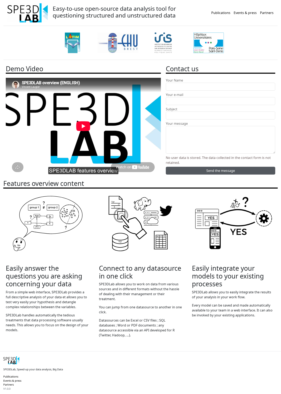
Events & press (245, 12)
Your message (177, 123)
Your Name (174, 80)
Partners (267, 12)
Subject (171, 109)
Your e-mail (174, 94)
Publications (220, 12)
